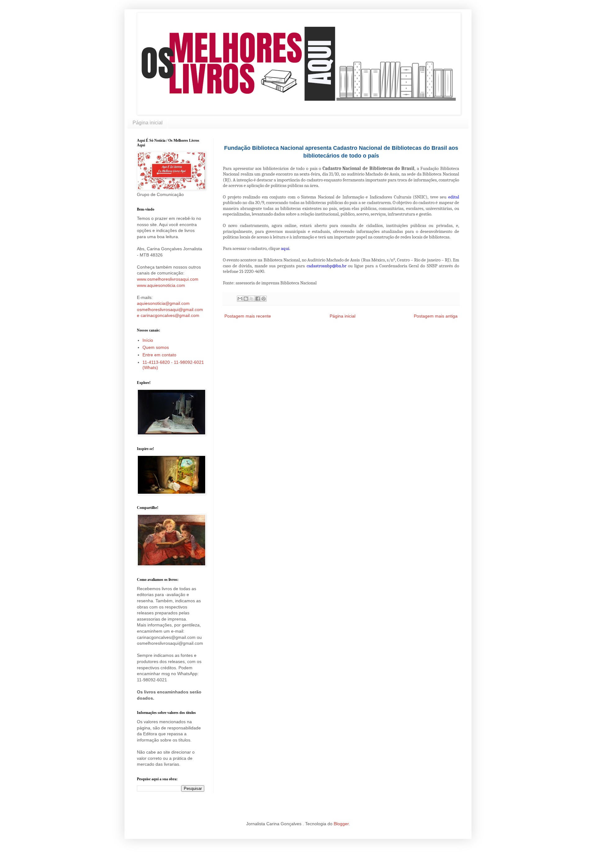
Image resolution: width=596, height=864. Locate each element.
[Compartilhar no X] (252, 299)
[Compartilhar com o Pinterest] (263, 299)
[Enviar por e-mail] (240, 299)
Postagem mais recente (247, 316)
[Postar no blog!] (246, 299)
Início (147, 340)
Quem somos (155, 347)
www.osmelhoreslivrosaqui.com (167, 279)
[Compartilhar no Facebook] (258, 299)
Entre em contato (159, 354)
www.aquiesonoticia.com (161, 285)
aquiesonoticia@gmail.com (163, 303)
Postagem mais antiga (436, 316)
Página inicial (148, 122)
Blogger (341, 823)
